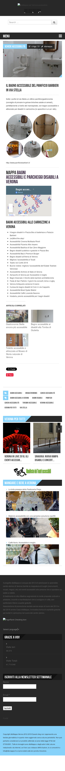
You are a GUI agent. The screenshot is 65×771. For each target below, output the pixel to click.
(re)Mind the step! (17, 238)
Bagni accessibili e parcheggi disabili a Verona (32, 177)
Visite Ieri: (10, 646)
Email (6, 694)
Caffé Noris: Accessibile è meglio (22, 542)
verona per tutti (10, 407)
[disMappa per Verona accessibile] (32, 4)
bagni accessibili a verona (19, 398)
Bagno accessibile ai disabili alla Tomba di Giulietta (41, 327)
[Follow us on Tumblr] (39, 11)
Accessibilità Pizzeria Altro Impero (24, 244)
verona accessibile (47, 402)
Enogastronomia (31, 393)
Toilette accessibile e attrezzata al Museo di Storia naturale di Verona (16, 352)
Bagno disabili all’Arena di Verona (24, 256)
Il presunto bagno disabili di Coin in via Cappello (30, 287)
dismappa (48, 46)
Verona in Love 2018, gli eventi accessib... (16, 458)
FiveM (5, 718)
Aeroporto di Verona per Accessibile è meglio (28, 274)
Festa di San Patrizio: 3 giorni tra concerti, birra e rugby (32, 281)
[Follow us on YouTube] (35, 11)
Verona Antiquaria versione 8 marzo (24, 284)
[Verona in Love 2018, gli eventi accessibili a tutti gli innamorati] (16, 438)
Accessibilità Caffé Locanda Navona (25, 293)
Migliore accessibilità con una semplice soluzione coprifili (31, 516)
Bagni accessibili (16, 393)
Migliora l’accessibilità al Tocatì (22, 259)
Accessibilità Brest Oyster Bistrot (23, 290)
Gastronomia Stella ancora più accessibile (16, 326)
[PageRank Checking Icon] (14, 619)
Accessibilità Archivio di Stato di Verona (26, 271)
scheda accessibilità (12, 402)
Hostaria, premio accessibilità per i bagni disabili (30, 296)
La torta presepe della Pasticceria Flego (24, 489)
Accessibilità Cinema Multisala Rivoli (25, 241)
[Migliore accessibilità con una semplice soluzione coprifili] (32, 527)
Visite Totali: (12, 660)
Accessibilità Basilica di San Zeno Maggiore (28, 247)
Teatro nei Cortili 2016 (19, 262)
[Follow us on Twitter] (30, 11)
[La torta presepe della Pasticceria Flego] (32, 500)
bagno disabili (37, 398)
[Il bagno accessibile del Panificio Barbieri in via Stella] (32, 58)
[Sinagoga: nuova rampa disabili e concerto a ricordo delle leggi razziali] (46, 438)
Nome (6, 681)
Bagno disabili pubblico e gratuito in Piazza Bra (29, 250)
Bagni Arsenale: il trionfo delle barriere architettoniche (32, 278)
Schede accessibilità (15, 46)
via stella (23, 407)
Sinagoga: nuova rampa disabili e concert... (46, 458)
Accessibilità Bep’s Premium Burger (24, 253)
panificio (49, 398)
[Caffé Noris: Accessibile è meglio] (32, 554)
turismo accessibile (30, 402)
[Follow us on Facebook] (26, 11)
